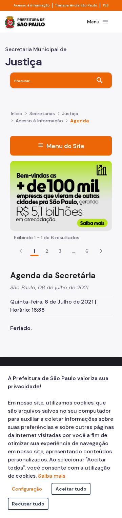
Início (16, 113)
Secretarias (42, 113)
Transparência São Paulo (76, 5)
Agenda (79, 121)
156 (106, 5)
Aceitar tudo (71, 489)
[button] (101, 251)
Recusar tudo (28, 504)
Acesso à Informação (39, 121)
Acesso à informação (31, 5)
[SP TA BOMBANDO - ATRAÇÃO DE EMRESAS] (61, 195)
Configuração (27, 489)
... (73, 251)
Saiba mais (51, 475)
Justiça (70, 113)
